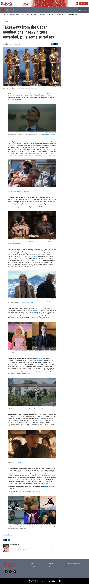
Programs (16, 14)
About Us (33, 14)
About (32, 563)
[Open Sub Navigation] (20, 14)
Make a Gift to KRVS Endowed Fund (67, 14)
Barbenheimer (15, 352)
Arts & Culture (6, 22)
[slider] (9, 10)
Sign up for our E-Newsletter (74, 563)
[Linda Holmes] (6, 548)
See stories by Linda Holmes (18, 549)
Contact (33, 566)
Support (51, 14)
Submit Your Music (6, 14)
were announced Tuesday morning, (30, 94)
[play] (3, 10)
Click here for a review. (49, 190)
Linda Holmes (10, 43)
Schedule (25, 14)
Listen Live (51, 566)
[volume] (7, 10)
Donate (84, 3)
